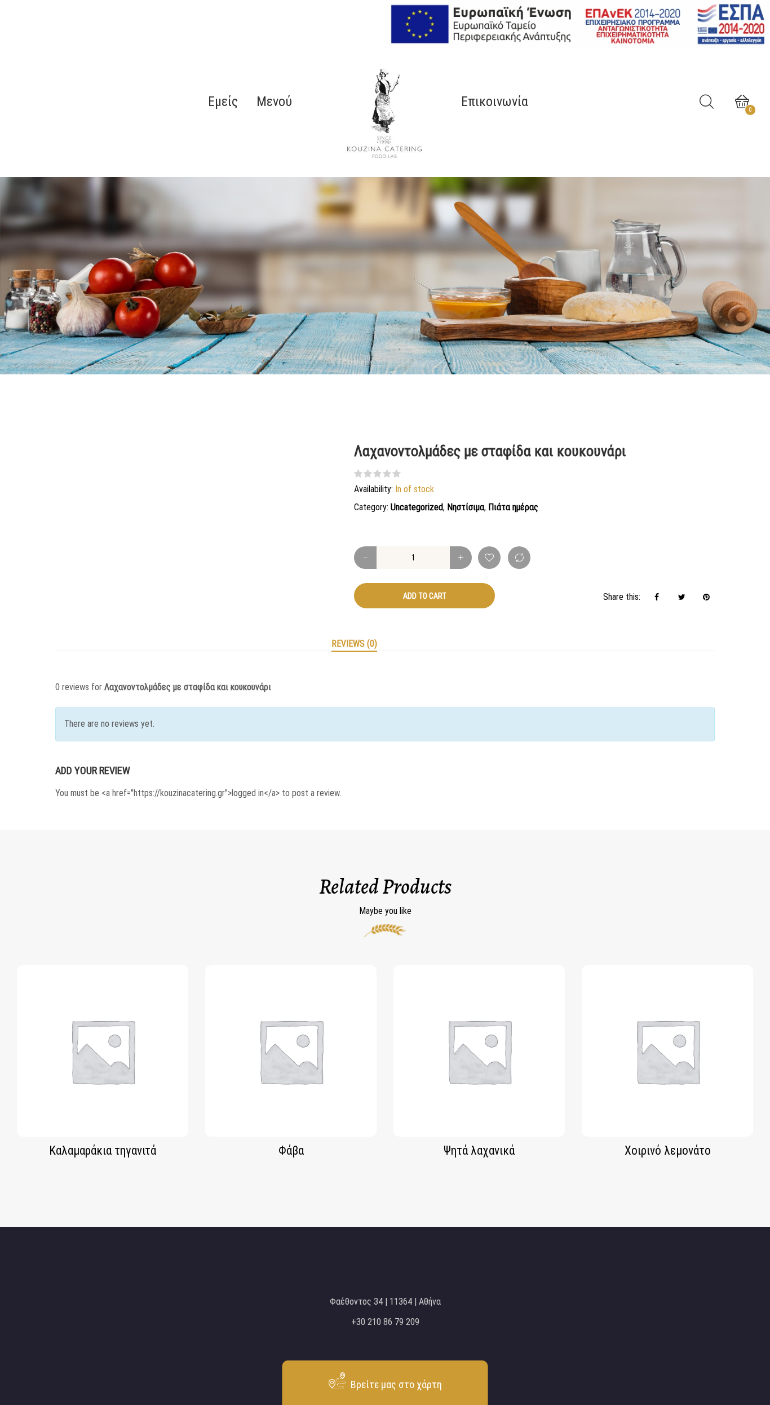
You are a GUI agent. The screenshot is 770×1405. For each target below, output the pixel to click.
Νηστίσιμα (465, 507)
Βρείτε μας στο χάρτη (395, 1384)
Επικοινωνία (494, 101)
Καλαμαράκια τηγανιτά (102, 1150)
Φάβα (291, 1150)
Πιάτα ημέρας (513, 507)
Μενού (274, 101)
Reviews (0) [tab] (354, 643)
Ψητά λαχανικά (479, 1150)
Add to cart (424, 595)
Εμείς (223, 101)
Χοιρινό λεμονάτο (668, 1150)
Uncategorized (417, 507)
